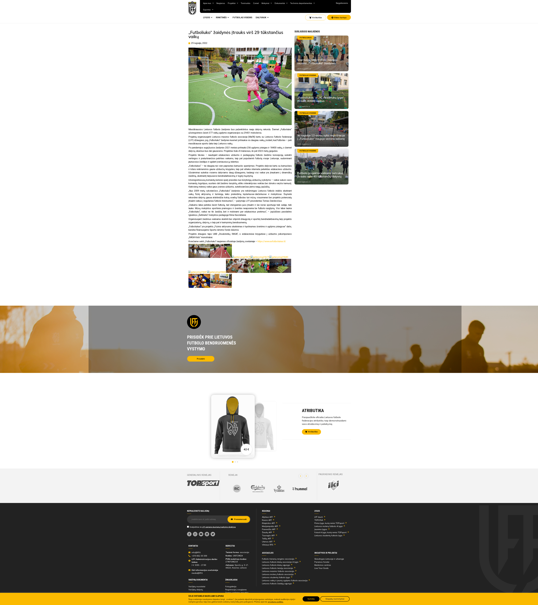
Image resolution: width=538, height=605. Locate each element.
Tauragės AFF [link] (268, 535)
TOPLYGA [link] (318, 520)
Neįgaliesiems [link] (342, 3)
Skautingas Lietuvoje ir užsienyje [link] (329, 559)
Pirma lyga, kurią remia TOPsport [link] (329, 523)
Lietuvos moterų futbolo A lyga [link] (328, 526)
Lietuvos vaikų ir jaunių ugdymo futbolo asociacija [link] (285, 580)
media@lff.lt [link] (197, 573)
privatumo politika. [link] (275, 602)
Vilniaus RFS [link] (267, 544)
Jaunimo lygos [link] (320, 529)
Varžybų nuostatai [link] (196, 586)
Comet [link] (256, 3)
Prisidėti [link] (201, 359)
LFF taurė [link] (318, 517)
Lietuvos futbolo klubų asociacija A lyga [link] (280, 562)
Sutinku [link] (311, 599)
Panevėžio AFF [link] (268, 529)
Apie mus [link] (207, 3)
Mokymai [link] (265, 3)
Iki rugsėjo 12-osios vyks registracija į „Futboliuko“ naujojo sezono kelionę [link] (321, 137)
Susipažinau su (213, 527)
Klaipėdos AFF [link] (268, 523)
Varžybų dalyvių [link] (195, 589)
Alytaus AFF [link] (267, 517)
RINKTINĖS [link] (221, 17)
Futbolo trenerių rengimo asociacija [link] (278, 559)
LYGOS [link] (206, 17)
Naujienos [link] (220, 3)
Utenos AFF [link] (267, 541)
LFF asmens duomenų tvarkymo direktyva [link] (219, 527)
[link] (192, 8)
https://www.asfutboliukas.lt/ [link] (272, 241)
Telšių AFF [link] (266, 538)
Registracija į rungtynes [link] (236, 589)
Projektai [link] (232, 3)
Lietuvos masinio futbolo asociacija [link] (278, 571)
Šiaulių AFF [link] (267, 532)
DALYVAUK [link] (261, 17)
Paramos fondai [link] (321, 562)
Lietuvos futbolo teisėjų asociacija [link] (277, 568)
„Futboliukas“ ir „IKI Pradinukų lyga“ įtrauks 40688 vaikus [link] (320, 99)
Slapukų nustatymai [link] (334, 599)
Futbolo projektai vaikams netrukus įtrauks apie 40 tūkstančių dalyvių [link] (320, 174)
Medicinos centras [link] (322, 565)
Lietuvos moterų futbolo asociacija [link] (278, 574)
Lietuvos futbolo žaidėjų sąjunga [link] (277, 583)
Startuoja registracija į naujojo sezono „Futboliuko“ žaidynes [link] (317, 61)
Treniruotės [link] (245, 3)
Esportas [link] (207, 10)
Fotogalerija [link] (230, 586)
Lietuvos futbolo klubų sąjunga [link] (276, 565)
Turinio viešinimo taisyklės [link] (237, 592)
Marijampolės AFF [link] (270, 526)
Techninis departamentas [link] (301, 3)
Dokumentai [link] (280, 3)
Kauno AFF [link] (267, 520)
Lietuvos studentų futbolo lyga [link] (328, 535)
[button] (300, 476)
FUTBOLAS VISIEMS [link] (242, 17)
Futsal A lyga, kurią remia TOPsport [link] (330, 532)
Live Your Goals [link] (321, 568)
